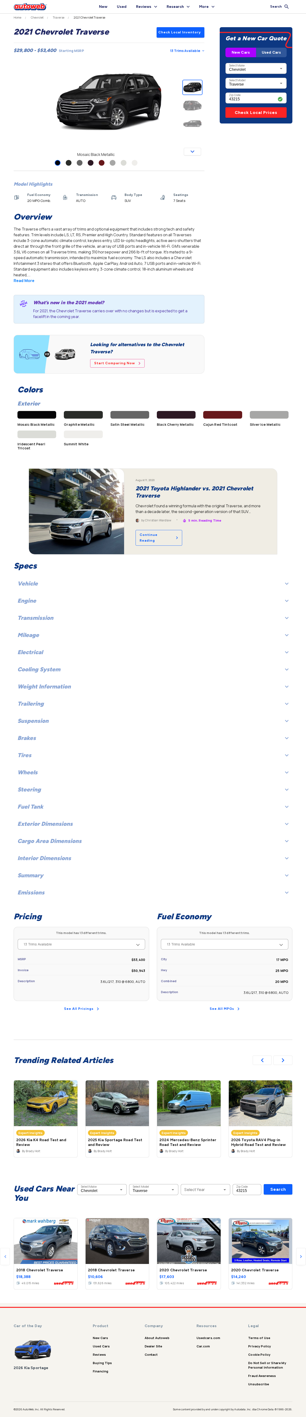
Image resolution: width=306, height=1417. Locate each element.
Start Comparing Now (114, 363)
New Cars (241, 52)
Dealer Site (153, 1346)
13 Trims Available (185, 50)
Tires (24, 755)
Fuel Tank (30, 806)
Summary (30, 875)
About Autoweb (157, 1338)
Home (18, 18)
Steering (29, 789)
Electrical (30, 652)
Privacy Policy (259, 1346)
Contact (151, 1354)
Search (278, 1189)
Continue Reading (149, 538)
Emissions (30, 892)
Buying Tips (102, 1363)
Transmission (35, 617)
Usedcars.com (208, 1338)
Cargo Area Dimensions (49, 840)
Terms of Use (259, 1338)
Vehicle (27, 583)
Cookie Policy (259, 1354)
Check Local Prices (256, 112)
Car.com (203, 1346)
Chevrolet (37, 18)
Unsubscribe (258, 1384)
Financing (100, 1371)
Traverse (58, 18)
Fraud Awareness (262, 1376)
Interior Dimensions (44, 858)
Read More (24, 280)
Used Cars (271, 52)
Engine (26, 600)
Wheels (27, 772)
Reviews (99, 1354)
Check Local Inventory (179, 32)
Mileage (28, 634)
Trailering (30, 703)
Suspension (33, 720)
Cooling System (38, 669)
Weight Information (44, 686)
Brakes (26, 737)
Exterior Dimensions (45, 823)
